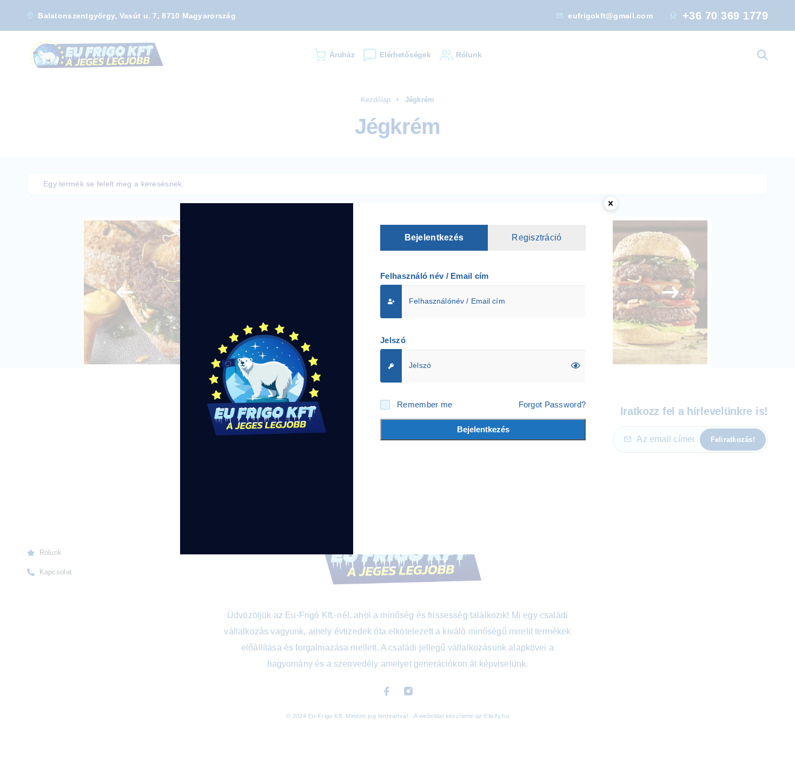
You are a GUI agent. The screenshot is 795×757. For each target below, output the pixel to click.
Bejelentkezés (483, 429)
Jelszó (393, 340)
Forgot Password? (552, 404)
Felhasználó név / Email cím (434, 275)
